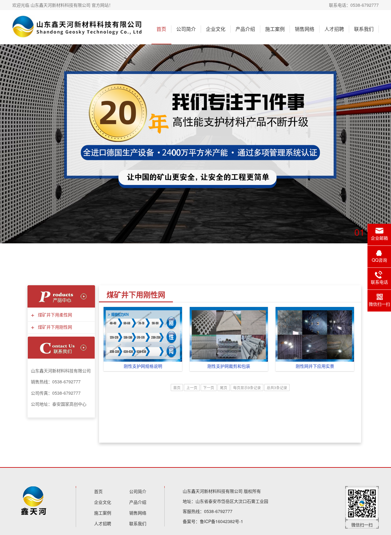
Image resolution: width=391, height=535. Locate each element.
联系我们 (364, 28)
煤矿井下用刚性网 (54, 327)
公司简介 (186, 28)
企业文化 (215, 28)
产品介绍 (245, 28)
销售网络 (304, 28)
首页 (161, 28)
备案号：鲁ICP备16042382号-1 (213, 521)
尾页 (223, 387)
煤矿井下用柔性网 (54, 315)
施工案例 (275, 28)
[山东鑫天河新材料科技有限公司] (77, 27)
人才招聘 (334, 28)
